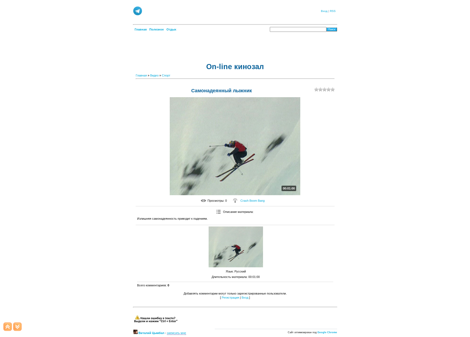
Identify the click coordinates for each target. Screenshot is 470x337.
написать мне (176, 333)
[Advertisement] (229, 10)
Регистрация (230, 297)
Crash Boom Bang (252, 200)
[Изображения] (236, 246)
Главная (141, 75)
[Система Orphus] (155, 322)
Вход (324, 11)
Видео (154, 75)
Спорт (166, 75)
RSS (333, 11)
